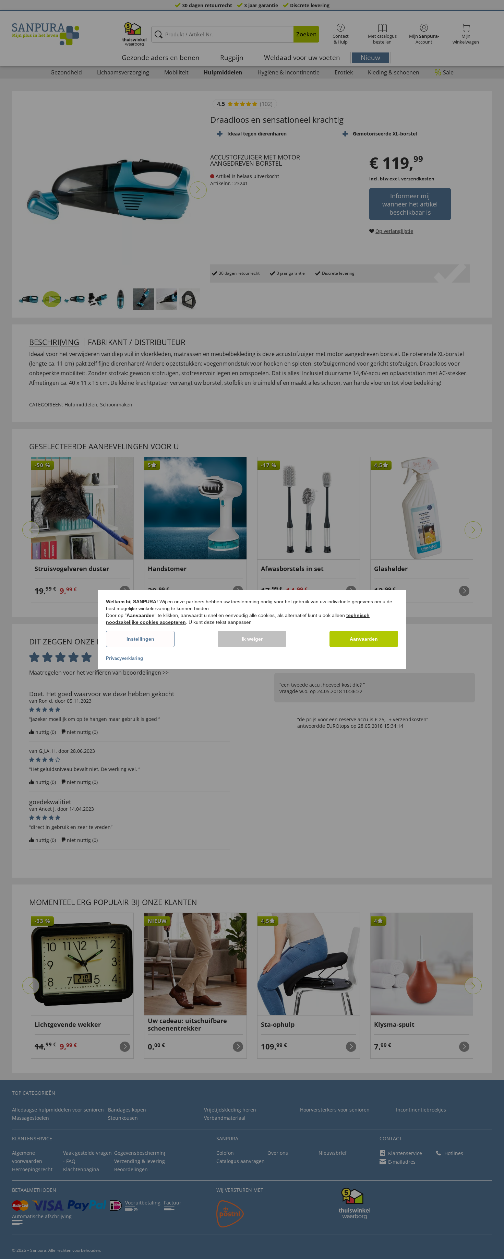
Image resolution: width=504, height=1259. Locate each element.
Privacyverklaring (124, 658)
